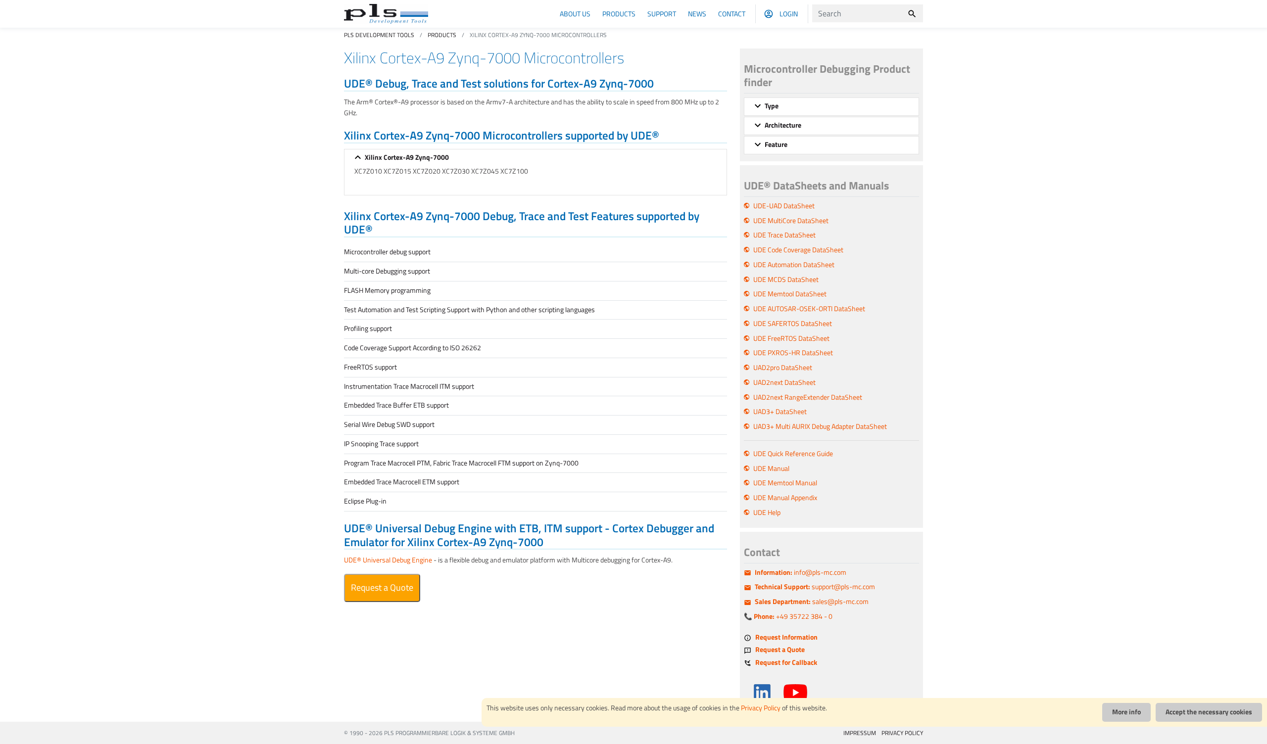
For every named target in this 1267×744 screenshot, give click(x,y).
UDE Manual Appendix (785, 498)
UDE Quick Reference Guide (793, 454)
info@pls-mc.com (800, 572)
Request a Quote (382, 587)
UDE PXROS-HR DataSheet (793, 353)
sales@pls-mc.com (812, 601)
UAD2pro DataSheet (782, 367)
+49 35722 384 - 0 (793, 616)
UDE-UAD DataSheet (784, 206)
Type (772, 106)
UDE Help (766, 512)
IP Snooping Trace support (381, 444)
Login (789, 13)
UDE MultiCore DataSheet (790, 221)
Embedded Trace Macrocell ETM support (401, 482)
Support (661, 13)
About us (575, 13)
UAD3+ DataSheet (780, 412)
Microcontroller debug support (387, 252)
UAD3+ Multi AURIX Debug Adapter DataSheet (820, 426)
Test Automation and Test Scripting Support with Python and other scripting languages (469, 310)
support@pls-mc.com (815, 587)
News (697, 13)
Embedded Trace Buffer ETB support (396, 405)
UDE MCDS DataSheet (786, 279)
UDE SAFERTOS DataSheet (792, 323)
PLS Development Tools (379, 35)
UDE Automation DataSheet (793, 265)
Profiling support (368, 328)
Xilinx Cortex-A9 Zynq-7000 (407, 157)
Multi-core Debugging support (387, 271)
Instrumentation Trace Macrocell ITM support (409, 386)
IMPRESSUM (859, 733)
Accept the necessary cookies (1209, 712)
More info (1126, 712)
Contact (731, 13)
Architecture (783, 125)
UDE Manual (771, 468)
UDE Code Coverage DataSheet (798, 250)
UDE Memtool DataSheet (790, 294)
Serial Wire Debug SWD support (389, 424)
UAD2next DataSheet (784, 382)
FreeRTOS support (370, 367)
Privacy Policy (760, 708)
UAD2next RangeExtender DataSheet (807, 397)
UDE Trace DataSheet (784, 235)
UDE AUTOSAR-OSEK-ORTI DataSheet (809, 309)
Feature (776, 144)
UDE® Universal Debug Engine (388, 560)
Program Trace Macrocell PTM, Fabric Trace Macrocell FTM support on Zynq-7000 (461, 463)
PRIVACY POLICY (902, 733)
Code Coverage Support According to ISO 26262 (412, 348)
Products (618, 13)
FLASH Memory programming (387, 290)
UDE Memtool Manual (785, 483)
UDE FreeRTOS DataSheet (791, 338)
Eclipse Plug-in (365, 501)
